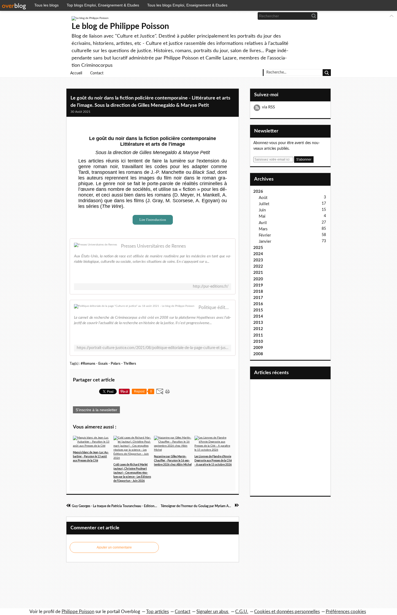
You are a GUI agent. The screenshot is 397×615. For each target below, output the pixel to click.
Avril (263, 223)
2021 (258, 273)
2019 (258, 285)
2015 (258, 310)
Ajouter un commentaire (114, 547)
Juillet (264, 204)
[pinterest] (247, 16)
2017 (258, 298)
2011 (258, 335)
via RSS (268, 107)
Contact (96, 73)
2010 (258, 342)
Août (263, 198)
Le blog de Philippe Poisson (120, 26)
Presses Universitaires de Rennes (153, 246)
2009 (258, 348)
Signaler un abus (212, 611)
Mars (263, 229)
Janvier (265, 242)
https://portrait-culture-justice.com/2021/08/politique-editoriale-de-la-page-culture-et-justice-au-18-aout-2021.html (152, 348)
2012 (258, 329)
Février (265, 235)
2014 (258, 316)
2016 (258, 304)
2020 (258, 279)
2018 (258, 292)
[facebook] (230, 16)
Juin (262, 210)
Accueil (76, 73)
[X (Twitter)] (238, 16)
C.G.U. (241, 611)
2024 (258, 254)
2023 (258, 260)
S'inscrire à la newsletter (96, 410)
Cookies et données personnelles (287, 611)
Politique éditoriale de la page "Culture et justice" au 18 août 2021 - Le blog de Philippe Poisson (214, 307)
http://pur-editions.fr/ (210, 286)
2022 (258, 266)
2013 (258, 323)
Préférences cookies (346, 611)
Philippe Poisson (78, 611)
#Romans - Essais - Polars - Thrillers (108, 363)
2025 (258, 248)
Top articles (157, 611)
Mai (262, 216)
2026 (258, 192)
